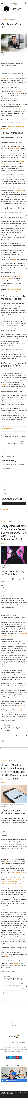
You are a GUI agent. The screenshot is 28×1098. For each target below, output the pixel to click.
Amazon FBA (19, 888)
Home (14, 1017)
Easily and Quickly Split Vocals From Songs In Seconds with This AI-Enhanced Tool (13, 532)
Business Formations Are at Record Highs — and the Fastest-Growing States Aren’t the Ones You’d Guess (16, 9)
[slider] (12, 1080)
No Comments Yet (9, 456)
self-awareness (18, 197)
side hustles (7, 861)
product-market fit (15, 148)
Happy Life (14, 1022)
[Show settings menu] (22, 1080)
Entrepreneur (4, 19)
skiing (2, 78)
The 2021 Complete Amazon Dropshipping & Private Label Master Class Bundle (12, 881)
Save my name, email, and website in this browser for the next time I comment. (12, 499)
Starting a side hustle (18, 872)
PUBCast (14, 1028)
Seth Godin (11, 85)
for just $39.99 (22, 706)
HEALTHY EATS (14, 1025)
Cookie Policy (9, 1093)
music (11, 615)
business (6, 151)
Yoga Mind (14, 1020)
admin (3, 31)
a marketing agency (19, 109)
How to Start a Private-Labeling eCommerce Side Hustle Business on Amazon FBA (14, 772)
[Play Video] (2, 1080)
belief (14, 259)
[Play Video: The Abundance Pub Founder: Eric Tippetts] (14, 1073)
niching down (5, 384)
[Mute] (19, 1080)
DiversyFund (20, 710)
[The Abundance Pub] (14, 3)
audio (2, 662)
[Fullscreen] (25, 1080)
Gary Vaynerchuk (19, 190)
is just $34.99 (9, 957)
